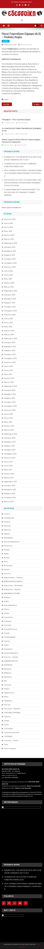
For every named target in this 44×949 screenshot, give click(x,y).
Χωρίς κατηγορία (10, 748)
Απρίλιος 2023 (9, 378)
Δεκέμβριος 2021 (10, 442)
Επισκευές (7, 621)
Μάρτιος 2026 (9, 239)
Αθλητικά (7, 530)
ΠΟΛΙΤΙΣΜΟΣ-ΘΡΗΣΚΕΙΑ (12, 713)
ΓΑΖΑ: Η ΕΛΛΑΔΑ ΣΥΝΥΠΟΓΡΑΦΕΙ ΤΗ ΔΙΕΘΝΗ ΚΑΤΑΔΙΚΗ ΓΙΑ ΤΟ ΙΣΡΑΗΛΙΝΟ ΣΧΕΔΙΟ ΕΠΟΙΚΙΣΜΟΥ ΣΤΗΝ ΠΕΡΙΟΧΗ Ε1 (23, 173)
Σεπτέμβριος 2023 (10, 358)
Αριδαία (7, 558)
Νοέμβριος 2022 (9, 398)
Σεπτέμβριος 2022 (10, 406)
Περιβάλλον (8, 701)
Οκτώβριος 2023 (10, 354)
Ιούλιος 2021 (8, 462)
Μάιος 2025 (8, 279)
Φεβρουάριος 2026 (10, 243)
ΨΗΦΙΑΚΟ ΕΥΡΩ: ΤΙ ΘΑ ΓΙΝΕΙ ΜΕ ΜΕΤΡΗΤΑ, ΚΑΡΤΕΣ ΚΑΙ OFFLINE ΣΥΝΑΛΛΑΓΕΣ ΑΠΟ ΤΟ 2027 (22, 158)
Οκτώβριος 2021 (10, 450)
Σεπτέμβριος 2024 (10, 311)
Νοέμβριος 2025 (9, 255)
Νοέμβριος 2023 (9, 350)
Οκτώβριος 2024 (10, 307)
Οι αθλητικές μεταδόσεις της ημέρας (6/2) (38, 104)
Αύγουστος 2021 (10, 458)
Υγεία (6, 744)
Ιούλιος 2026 (8, 223)
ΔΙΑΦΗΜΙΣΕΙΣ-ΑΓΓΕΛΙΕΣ (12, 593)
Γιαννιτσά (7, 573)
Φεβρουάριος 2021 (10, 482)
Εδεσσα (6, 609)
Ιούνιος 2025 (8, 275)
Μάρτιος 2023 (9, 382)
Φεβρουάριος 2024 (10, 338)
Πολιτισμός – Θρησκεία (12, 709)
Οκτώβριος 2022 (10, 402)
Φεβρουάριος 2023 (10, 386)
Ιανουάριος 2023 (9, 390)
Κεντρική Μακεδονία (11, 653)
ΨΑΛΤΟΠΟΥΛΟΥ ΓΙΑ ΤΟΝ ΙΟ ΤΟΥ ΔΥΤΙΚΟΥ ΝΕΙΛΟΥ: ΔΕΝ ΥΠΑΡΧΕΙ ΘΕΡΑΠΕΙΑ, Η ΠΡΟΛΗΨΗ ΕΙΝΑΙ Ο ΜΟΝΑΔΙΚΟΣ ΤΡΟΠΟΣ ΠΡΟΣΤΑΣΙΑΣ (22, 182)
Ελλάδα (6, 613)
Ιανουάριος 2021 (9, 485)
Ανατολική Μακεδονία (11, 542)
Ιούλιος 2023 (8, 366)
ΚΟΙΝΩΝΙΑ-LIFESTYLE (11, 661)
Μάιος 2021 (8, 470)
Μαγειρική (7, 669)
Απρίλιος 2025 (9, 283)
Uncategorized (9, 518)
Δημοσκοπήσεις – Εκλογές (13, 577)
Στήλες (6, 724)
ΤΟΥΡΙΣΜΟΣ (8, 736)
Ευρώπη (7, 633)
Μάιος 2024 (8, 327)
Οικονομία (7, 685)
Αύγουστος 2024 (10, 315)
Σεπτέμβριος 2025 (10, 263)
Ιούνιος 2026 (8, 227)
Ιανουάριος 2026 (9, 247)
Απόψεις (7, 550)
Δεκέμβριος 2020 (10, 489)
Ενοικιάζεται (8, 617)
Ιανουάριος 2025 (9, 295)
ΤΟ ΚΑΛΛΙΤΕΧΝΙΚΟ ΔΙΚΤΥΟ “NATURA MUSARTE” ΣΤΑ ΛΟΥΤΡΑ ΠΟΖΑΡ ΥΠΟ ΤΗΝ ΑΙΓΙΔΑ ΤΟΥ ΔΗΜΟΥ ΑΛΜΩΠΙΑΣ (22, 192)
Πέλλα (6, 697)
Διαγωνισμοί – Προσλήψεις (13, 585)
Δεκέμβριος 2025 (10, 251)
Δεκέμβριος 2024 (10, 299)
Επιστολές (7, 625)
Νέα (5, 681)
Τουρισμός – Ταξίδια (11, 740)
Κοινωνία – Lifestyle (11, 657)
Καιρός (6, 645)
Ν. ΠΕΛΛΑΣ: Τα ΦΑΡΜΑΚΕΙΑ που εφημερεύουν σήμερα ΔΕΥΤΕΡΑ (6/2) (8, 104)
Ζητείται (7, 641)
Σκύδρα (6, 721)
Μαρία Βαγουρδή (26, 44)
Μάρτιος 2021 (9, 478)
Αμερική (7, 534)
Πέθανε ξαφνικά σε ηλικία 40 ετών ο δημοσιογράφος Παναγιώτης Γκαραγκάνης (21, 141)
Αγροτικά (7, 526)
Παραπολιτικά (9, 693)
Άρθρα (6, 554)
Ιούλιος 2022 (8, 414)
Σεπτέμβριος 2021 (10, 454)
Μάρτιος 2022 (9, 430)
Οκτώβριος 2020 (10, 497)
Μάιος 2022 (8, 422)
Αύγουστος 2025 (10, 267)
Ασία (5, 561)
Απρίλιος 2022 (9, 426)
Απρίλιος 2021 (9, 474)
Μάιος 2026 (8, 231)
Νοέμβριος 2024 (9, 303)
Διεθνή (6, 601)
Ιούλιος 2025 (8, 271)
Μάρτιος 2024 (9, 334)
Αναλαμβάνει (8, 538)
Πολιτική (7, 705)
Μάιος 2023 (8, 374)
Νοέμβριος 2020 (9, 493)
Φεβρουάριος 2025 (10, 291)
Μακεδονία (8, 677)
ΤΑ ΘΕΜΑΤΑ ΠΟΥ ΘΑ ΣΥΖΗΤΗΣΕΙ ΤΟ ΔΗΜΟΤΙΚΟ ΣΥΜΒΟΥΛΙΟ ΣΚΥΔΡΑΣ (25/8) (20, 165)
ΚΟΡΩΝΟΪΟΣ (8, 665)
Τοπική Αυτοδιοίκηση (11, 732)
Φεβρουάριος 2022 (10, 434)
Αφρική (6, 569)
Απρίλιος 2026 (9, 235)
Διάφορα (5, 41)
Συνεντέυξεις (8, 728)
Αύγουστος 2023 (10, 362)
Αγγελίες (7, 522)
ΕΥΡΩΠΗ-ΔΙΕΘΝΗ (9, 637)
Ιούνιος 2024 (8, 322)
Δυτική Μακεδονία (10, 605)
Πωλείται (7, 716)
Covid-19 (7, 514)
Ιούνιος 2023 (8, 370)
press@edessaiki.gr (11, 775)
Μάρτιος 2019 (9, 501)
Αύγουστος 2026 (10, 219)
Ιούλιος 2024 (8, 319)
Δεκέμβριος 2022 (10, 394)
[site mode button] (36, 26)
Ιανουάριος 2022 (9, 438)
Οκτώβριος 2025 (10, 259)
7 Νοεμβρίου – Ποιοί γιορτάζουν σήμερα (16, 119)
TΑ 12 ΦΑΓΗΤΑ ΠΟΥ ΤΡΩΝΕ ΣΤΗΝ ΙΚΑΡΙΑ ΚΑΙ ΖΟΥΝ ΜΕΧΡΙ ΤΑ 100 (21, 130)
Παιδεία (6, 689)
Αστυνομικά (8, 565)
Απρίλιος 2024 (9, 330)
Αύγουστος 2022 (10, 410)
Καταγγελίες (8, 649)
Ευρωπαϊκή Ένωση (10, 629)
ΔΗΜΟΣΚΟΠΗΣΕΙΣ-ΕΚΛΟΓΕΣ (13, 581)
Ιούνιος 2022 (8, 418)
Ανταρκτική (8, 546)
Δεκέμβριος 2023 (10, 346)
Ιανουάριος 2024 (9, 342)
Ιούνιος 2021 (8, 466)
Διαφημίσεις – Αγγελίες (12, 589)
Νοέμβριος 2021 (9, 446)
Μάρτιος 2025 (9, 287)
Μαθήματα (7, 673)
